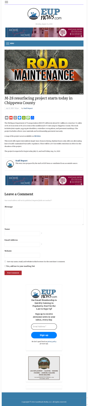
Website (8, 251)
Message (9, 207)
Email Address (11, 240)
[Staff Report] (10, 164)
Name (7, 229)
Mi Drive (37, 136)
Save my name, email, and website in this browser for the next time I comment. (36, 262)
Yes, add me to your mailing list (20, 266)
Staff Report (28, 108)
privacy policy (52, 341)
